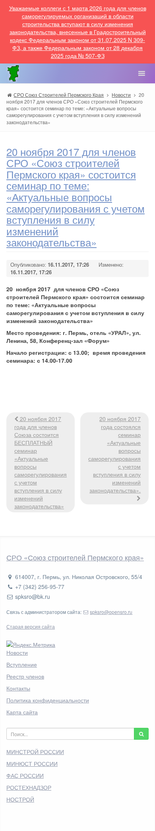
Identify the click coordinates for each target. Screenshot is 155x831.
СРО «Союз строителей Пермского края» (75, 557)
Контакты (18, 688)
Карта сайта (22, 712)
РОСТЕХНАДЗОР (28, 787)
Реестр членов (25, 676)
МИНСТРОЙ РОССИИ (35, 752)
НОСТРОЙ (20, 799)
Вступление (21, 664)
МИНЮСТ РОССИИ (32, 764)
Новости (17, 652)
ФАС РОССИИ (25, 775)
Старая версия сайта (30, 626)
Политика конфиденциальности (47, 700)
